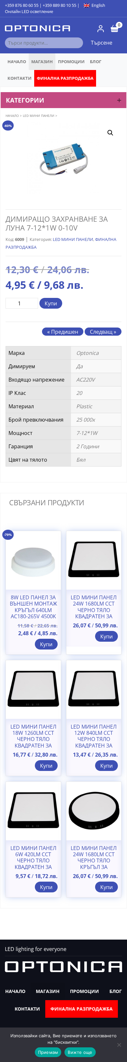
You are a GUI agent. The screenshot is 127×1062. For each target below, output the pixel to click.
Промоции (71, 61)
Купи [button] (46, 644)
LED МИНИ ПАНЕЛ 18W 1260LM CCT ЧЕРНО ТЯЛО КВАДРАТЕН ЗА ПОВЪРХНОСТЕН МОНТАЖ (33, 742)
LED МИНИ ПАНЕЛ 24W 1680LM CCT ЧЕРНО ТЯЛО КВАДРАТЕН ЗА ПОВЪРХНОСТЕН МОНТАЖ (94, 613)
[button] (110, 133)
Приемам (48, 1052)
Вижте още (80, 1052)
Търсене (101, 42)
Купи (51, 303)
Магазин (42, 61)
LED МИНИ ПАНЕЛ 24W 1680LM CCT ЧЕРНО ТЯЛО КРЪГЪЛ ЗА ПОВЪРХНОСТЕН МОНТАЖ (94, 864)
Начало (16, 61)
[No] (119, 1044)
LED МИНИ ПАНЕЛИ (38, 115)
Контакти (19, 78)
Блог (95, 61)
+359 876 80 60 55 (21, 5)
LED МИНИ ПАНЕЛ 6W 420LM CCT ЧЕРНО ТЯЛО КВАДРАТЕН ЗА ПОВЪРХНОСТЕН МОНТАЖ (33, 864)
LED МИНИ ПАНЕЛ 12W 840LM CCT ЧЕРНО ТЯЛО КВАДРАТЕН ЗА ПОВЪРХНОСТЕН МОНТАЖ (94, 742)
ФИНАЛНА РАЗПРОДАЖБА (65, 78)
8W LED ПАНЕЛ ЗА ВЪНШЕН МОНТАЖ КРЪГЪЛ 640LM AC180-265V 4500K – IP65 (33, 610)
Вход (100, 28)
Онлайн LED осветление (29, 11)
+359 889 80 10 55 (59, 5)
